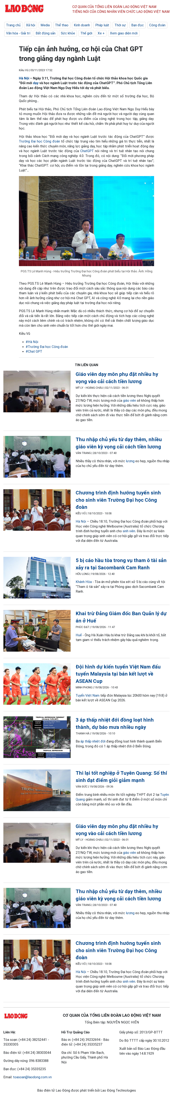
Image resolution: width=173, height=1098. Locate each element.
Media (45, 25)
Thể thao (61, 25)
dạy (36, 83)
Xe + (101, 33)
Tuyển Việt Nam (88, 695)
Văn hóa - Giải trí (18, 33)
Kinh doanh (82, 25)
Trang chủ (13, 25)
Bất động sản (45, 33)
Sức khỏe (68, 33)
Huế (79, 635)
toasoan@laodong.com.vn (32, 1077)
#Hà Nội (32, 342)
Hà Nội (24, 78)
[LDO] (37, 392)
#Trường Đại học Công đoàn (47, 347)
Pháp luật (102, 25)
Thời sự (120, 25)
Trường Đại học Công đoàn (39, 141)
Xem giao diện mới (124, 33)
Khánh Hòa (84, 582)
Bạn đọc (137, 25)
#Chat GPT (34, 351)
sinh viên (129, 531)
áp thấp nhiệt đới (93, 741)
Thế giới (86, 33)
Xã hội (30, 25)
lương (130, 461)
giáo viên (129, 400)
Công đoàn (157, 25)
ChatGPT (87, 151)
